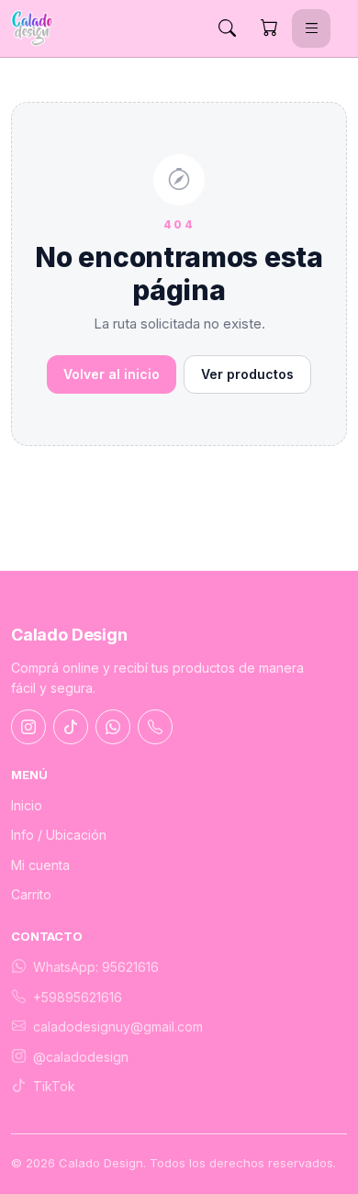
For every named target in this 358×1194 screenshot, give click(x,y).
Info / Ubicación (58, 834)
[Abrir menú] (311, 28)
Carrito (31, 894)
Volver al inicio (111, 374)
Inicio (26, 805)
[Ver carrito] (269, 28)
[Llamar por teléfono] (155, 726)
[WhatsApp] (112, 726)
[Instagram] (28, 726)
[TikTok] (70, 726)
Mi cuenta (40, 865)
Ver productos (247, 374)
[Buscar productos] (226, 28)
